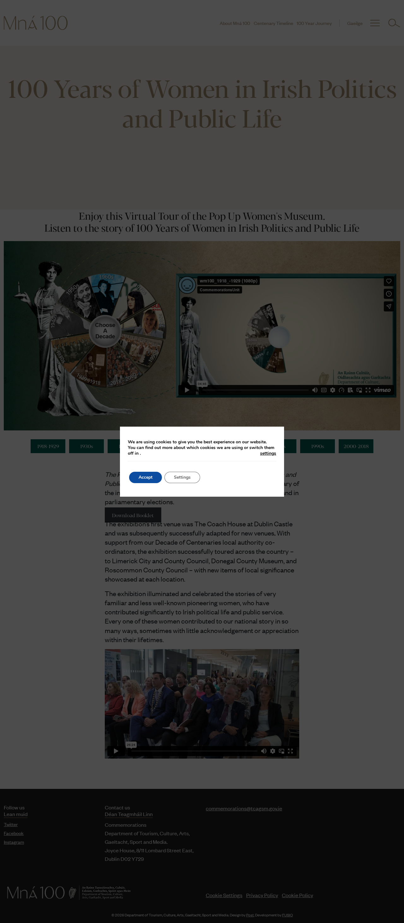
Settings (182, 477)
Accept (145, 477)
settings (268, 453)
